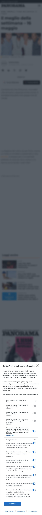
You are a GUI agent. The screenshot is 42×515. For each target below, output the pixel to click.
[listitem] (21, 401)
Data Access (21, 511)
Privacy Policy (32, 511)
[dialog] (21, 438)
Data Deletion (9, 511)
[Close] (38, 366)
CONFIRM (12, 504)
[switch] (34, 406)
